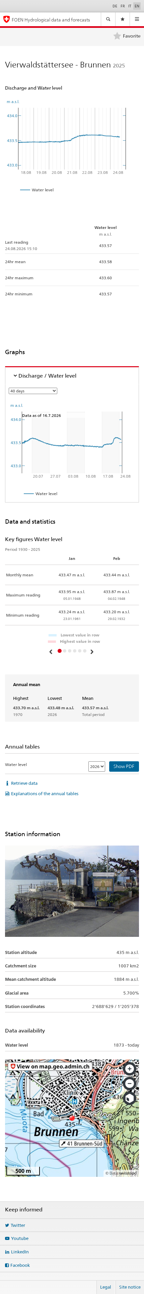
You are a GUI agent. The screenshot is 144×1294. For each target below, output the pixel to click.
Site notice (130, 1287)
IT (129, 6)
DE (115, 6)
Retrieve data (24, 783)
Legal (105, 1287)
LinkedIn (20, 1251)
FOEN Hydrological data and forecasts (51, 19)
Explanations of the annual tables (44, 793)
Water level (16, 764)
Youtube (19, 1238)
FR (123, 6)
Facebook (20, 1265)
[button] (52, 651)
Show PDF (124, 766)
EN (137, 6)
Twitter (18, 1225)
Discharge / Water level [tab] (47, 376)
